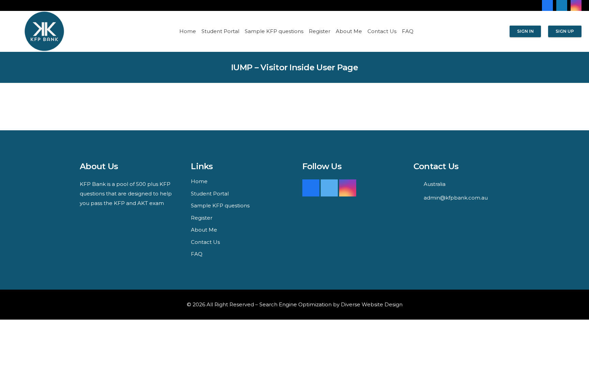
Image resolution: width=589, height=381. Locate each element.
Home (199, 181)
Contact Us (205, 242)
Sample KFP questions (220, 205)
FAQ (196, 254)
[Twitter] (329, 187)
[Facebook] (547, 5)
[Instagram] (576, 5)
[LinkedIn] (561, 5)
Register (201, 218)
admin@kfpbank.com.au (456, 197)
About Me (204, 229)
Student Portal (210, 193)
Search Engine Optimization (295, 304)
